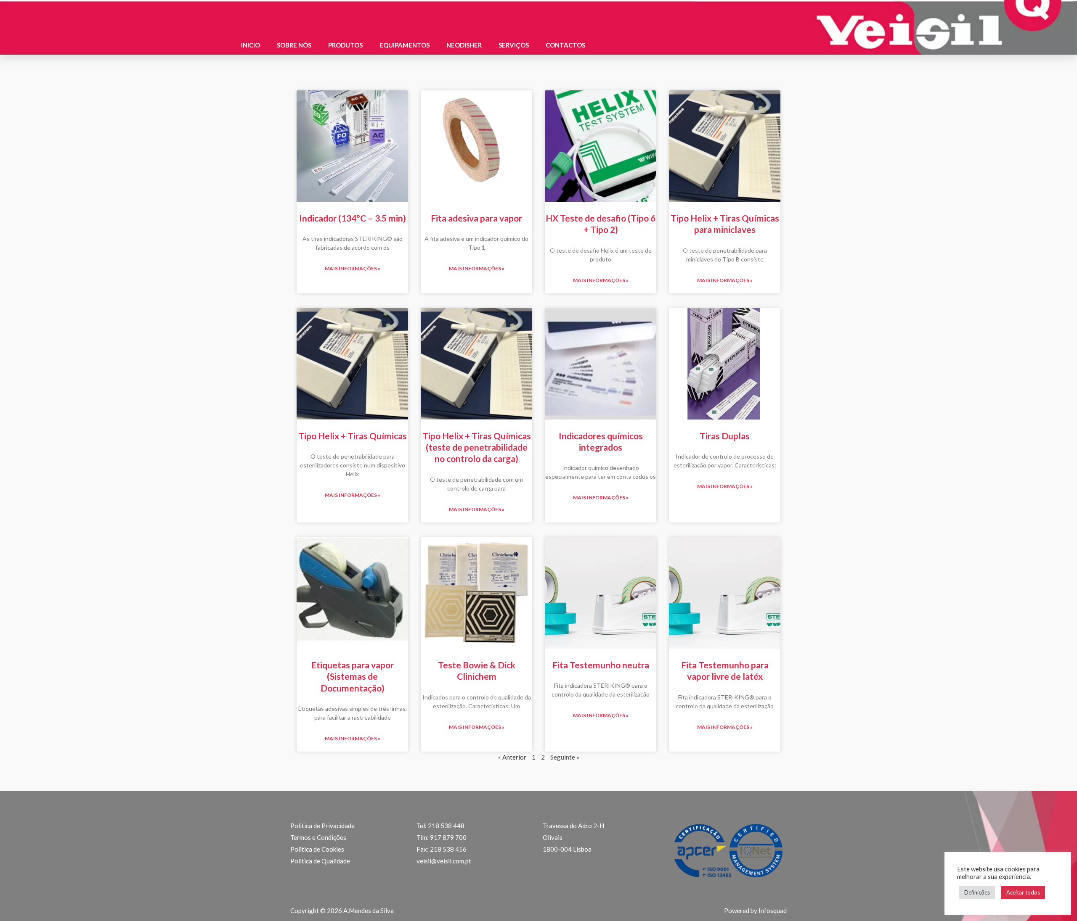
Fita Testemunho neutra (600, 665)
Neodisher (464, 45)
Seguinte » (564, 757)
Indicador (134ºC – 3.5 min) (352, 218)
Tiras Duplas (725, 435)
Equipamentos (404, 45)
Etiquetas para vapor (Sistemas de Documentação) (352, 676)
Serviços (514, 45)
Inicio (250, 45)
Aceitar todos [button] (1023, 892)
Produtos (345, 45)
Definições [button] (977, 892)
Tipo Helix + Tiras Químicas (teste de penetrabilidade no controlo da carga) (476, 447)
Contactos (565, 45)
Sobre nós (294, 45)
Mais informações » (352, 268)
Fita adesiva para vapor (476, 218)
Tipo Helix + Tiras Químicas (352, 435)
